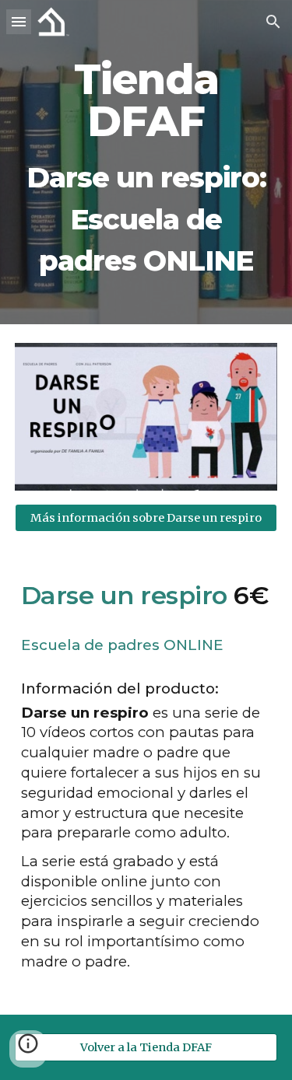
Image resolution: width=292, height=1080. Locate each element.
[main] (146, 162)
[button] (18, 21)
